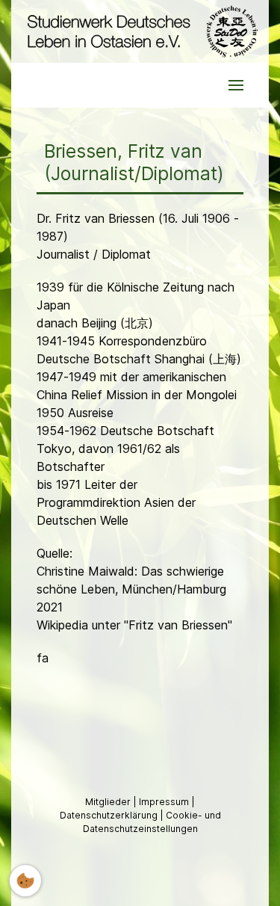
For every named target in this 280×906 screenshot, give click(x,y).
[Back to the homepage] (140, 31)
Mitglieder (109, 801)
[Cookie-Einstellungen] (25, 880)
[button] (235, 85)
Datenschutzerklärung (110, 815)
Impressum (165, 801)
